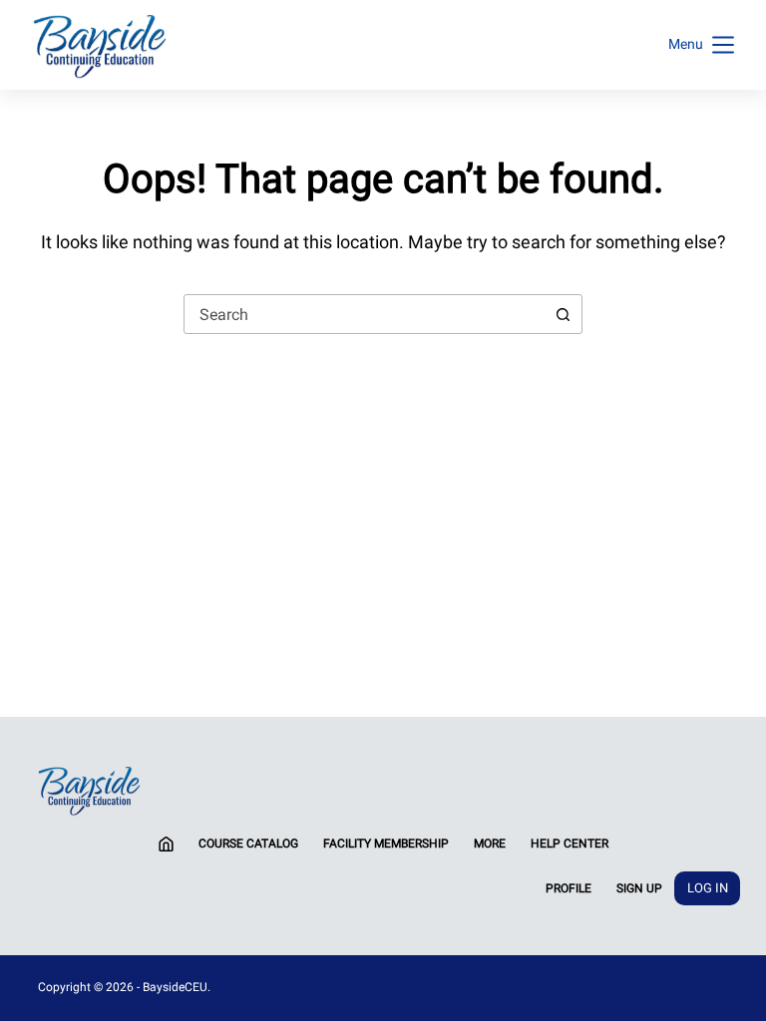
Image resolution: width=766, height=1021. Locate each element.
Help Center (569, 844)
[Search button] (562, 314)
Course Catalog (248, 844)
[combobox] (364, 314)
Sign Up (639, 888)
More (490, 844)
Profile (568, 888)
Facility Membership (386, 844)
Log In (707, 887)
